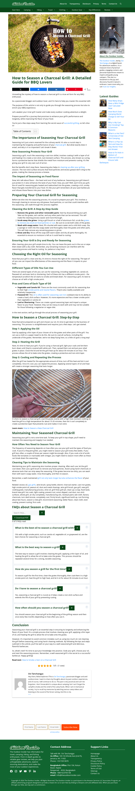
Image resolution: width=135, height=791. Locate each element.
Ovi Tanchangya (60, 676)
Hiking (39, 10)
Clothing (62, 10)
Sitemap (94, 771)
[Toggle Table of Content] (34, 131)
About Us (63, 4)
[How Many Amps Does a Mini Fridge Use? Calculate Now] (103, 103)
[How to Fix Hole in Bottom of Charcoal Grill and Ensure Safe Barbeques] (103, 155)
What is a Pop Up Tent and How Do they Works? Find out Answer (115, 145)
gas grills (32, 485)
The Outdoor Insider (107, 61)
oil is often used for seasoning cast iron (49, 295)
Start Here (16, 10)
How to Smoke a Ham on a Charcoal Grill (39, 660)
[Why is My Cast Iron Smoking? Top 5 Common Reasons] (103, 125)
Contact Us (113, 4)
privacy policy (54, 732)
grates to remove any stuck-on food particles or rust (53, 221)
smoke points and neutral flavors (42, 290)
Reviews (107, 10)
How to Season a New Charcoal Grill (38, 428)
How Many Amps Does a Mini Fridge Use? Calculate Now (116, 104)
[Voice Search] (42, 512)
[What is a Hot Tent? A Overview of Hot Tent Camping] (103, 136)
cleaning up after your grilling (72, 167)
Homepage (95, 753)
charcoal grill (60, 145)
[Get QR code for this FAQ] (77, 528)
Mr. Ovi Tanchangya (66, 753)
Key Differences (95, 10)
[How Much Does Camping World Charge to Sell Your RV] (103, 114)
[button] (120, 4)
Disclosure (87, 4)
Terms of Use (96, 768)
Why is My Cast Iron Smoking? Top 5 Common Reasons (116, 126)
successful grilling (71, 123)
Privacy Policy (96, 761)
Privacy (96, 4)
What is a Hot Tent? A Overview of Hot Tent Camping (116, 135)
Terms (104, 4)
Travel (50, 10)
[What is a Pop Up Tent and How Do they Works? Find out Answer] (103, 144)
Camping (27, 10)
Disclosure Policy (98, 763)
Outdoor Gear (77, 10)
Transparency (75, 4)
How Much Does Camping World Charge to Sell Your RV (116, 115)
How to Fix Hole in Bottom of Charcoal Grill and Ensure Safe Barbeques (111, 157)
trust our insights (109, 86)
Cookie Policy (96, 766)
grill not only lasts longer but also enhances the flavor (60, 478)
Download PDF (22, 517)
